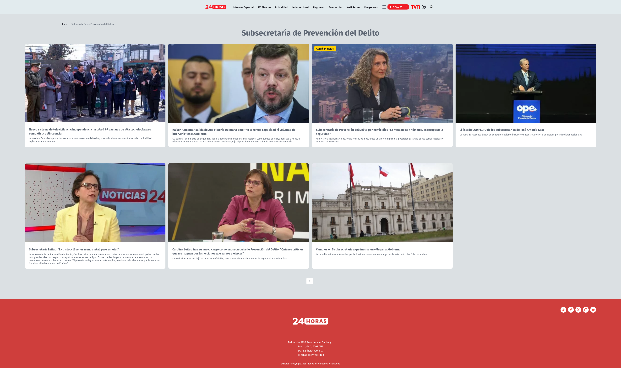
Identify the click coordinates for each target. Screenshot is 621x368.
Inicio (65, 24)
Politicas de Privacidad (310, 355)
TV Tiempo (264, 7)
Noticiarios (353, 7)
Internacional (300, 7)
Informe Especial (243, 7)
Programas (371, 7)
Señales (398, 7)
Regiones (319, 7)
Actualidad (281, 7)
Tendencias (336, 7)
